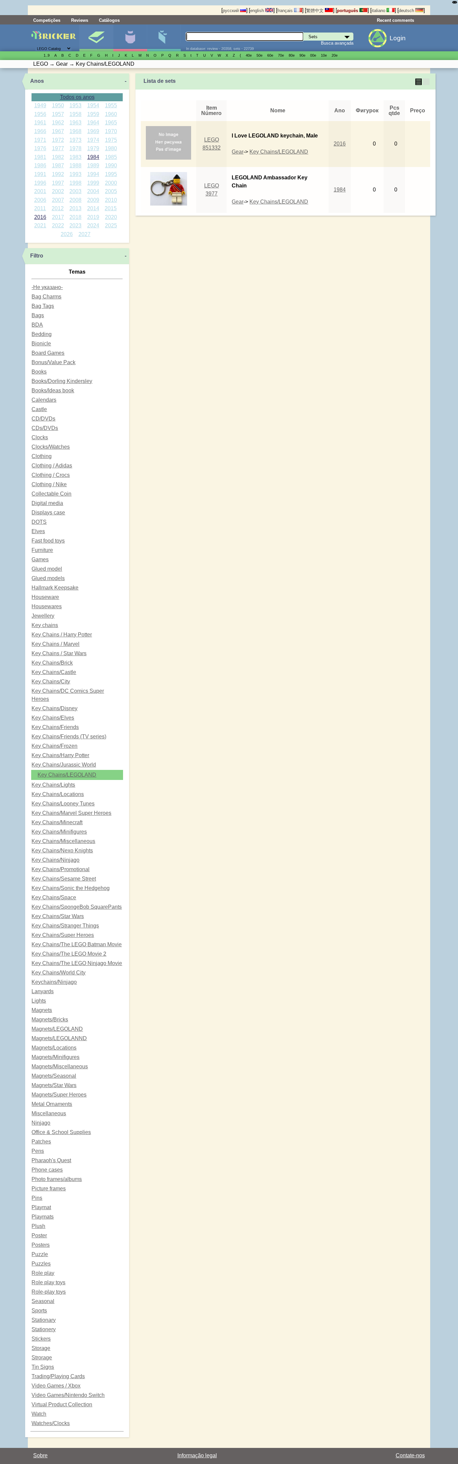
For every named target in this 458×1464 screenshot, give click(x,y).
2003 (75, 191)
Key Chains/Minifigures (59, 832)
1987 (58, 165)
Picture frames (49, 1188)
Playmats (43, 1217)
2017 (58, 217)
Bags (38, 315)
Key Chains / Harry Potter (62, 634)
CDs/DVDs (45, 428)
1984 (93, 157)
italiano (379, 10)
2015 (111, 208)
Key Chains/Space (54, 897)
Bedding (42, 334)
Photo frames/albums (57, 1179)
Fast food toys (48, 541)
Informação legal (197, 1455)
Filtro (36, 256)
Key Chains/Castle (54, 672)
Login (398, 38)
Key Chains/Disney (54, 708)
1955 (111, 105)
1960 (111, 114)
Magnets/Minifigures (55, 1057)
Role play (43, 1273)
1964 (93, 122)
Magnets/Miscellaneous (60, 1066)
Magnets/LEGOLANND (59, 1038)
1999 (93, 183)
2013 (75, 208)
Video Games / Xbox (56, 1386)
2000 (111, 183)
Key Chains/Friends (55, 727)
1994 (93, 174)
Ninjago (41, 1123)
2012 (58, 208)
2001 (40, 191)
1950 (58, 105)
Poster (39, 1235)
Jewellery (43, 616)
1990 (111, 165)
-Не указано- (47, 287)
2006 (40, 200)
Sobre (40, 1455)
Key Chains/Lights (53, 785)
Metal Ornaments (52, 1104)
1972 (58, 140)
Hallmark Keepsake (55, 587)
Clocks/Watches (51, 447)
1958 (75, 114)
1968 (75, 131)
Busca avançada (337, 43)
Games (40, 559)
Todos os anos (77, 97)
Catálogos (109, 20)
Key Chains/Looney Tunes (63, 803)
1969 (93, 131)
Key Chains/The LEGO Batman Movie (77, 944)
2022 (58, 225)
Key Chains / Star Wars (59, 653)
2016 (40, 217)
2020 (111, 217)
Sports (39, 1310)
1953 (75, 105)
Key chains (45, 625)
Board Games (48, 353)
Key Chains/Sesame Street (64, 879)
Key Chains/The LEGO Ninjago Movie (77, 963)
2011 (40, 208)
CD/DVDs (43, 418)
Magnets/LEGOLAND (57, 1029)
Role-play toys (49, 1292)
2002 (58, 191)
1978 (75, 148)
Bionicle (41, 343)
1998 (75, 183)
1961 (40, 122)
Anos (37, 81)
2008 (75, 200)
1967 (58, 131)
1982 (58, 157)
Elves (38, 531)
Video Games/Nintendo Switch (68, 1395)
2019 (93, 217)
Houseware (45, 597)
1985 (111, 157)
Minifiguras (130, 38)
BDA (37, 325)
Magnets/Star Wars (54, 1085)
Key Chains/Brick (52, 663)
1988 (75, 165)
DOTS (39, 522)
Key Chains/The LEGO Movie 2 (69, 954)
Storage (41, 1348)
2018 (75, 217)
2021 (40, 225)
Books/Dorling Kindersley (62, 381)
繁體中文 (315, 10)
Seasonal (43, 1301)
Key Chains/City (51, 681)
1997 (58, 183)
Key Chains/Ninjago (55, 860)
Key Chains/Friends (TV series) (69, 736)
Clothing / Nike (49, 484)
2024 (93, 225)
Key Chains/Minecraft (57, 822)
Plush (38, 1226)
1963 (75, 122)
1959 (93, 114)
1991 (40, 174)
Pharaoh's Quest (51, 1160)
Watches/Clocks (51, 1423)
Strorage (42, 1357)
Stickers (41, 1339)
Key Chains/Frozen (54, 746)
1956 (40, 114)
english (257, 10)
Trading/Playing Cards (58, 1376)
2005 (111, 191)
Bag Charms (46, 296)
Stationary (44, 1320)
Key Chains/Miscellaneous (63, 841)
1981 (40, 157)
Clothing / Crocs (51, 475)
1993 (75, 174)
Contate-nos (410, 1455)
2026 (67, 234)
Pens (38, 1151)
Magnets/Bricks (50, 1019)
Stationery (44, 1329)
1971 (40, 140)
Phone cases (47, 1170)
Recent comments (395, 20)
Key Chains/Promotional (61, 869)
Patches (41, 1141)
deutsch (407, 10)
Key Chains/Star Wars (58, 916)
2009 (93, 200)
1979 (93, 148)
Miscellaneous (49, 1113)
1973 (75, 140)
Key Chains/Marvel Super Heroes (71, 813)
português (348, 10)
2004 (93, 191)
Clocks (40, 437)
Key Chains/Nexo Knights (62, 850)
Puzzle (40, 1254)
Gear (237, 152)
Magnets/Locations (54, 1048)
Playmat (41, 1207)
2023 (75, 225)
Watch (39, 1414)
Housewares (47, 606)
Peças (164, 38)
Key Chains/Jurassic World (64, 765)
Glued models (48, 578)
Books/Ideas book (53, 390)
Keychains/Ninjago (54, 982)
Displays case (48, 512)
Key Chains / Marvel (55, 644)
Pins (37, 1198)
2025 (111, 225)
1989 (93, 165)
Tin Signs (43, 1367)
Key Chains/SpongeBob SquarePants (77, 907)
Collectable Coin (51, 494)
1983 (75, 157)
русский (231, 10)
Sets (96, 38)
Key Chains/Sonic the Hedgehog (71, 888)
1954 (93, 105)
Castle (39, 409)
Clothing (42, 456)
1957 (58, 114)
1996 (40, 183)
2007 (58, 200)
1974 (93, 140)
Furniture (42, 550)
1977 (58, 148)
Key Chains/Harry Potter (60, 755)
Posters (41, 1245)
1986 (40, 165)
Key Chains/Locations (58, 794)
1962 (58, 122)
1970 (111, 131)
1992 (58, 174)
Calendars (44, 400)
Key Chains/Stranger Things (65, 925)
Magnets (42, 1010)
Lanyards (43, 991)
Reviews (79, 20)
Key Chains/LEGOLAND (67, 775)
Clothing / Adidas (52, 465)
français (285, 10)
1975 (111, 140)
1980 (111, 148)
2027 (84, 234)
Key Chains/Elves (53, 718)
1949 (40, 105)
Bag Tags (43, 306)
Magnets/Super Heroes (59, 1094)
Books (39, 372)
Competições (46, 20)
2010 (111, 200)
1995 (111, 174)
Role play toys (48, 1282)
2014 (93, 208)
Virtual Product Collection (62, 1404)
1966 (40, 131)
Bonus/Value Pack (53, 362)
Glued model (47, 569)
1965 (111, 122)
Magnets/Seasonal (54, 1076)
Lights (39, 1001)
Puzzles (41, 1263)
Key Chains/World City (58, 972)
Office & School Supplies (61, 1132)
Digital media (47, 503)
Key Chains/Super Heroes (63, 935)
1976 (40, 148)
